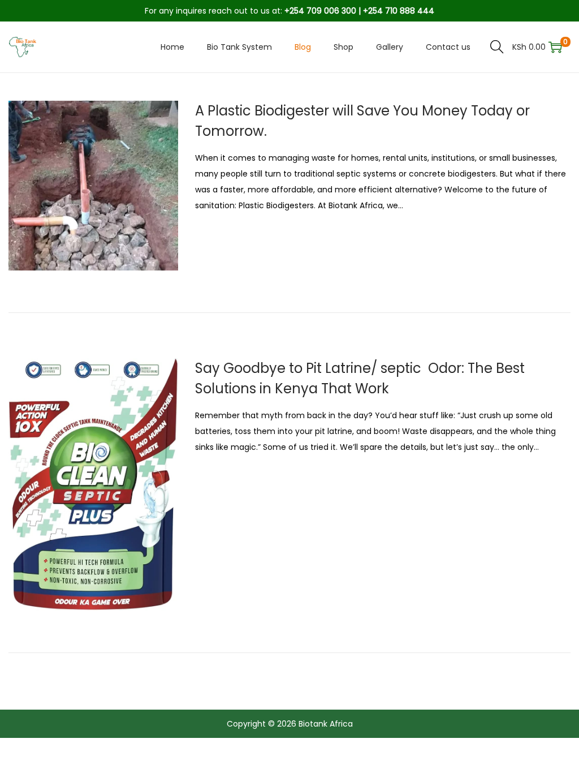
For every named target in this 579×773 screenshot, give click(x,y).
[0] (555, 47)
